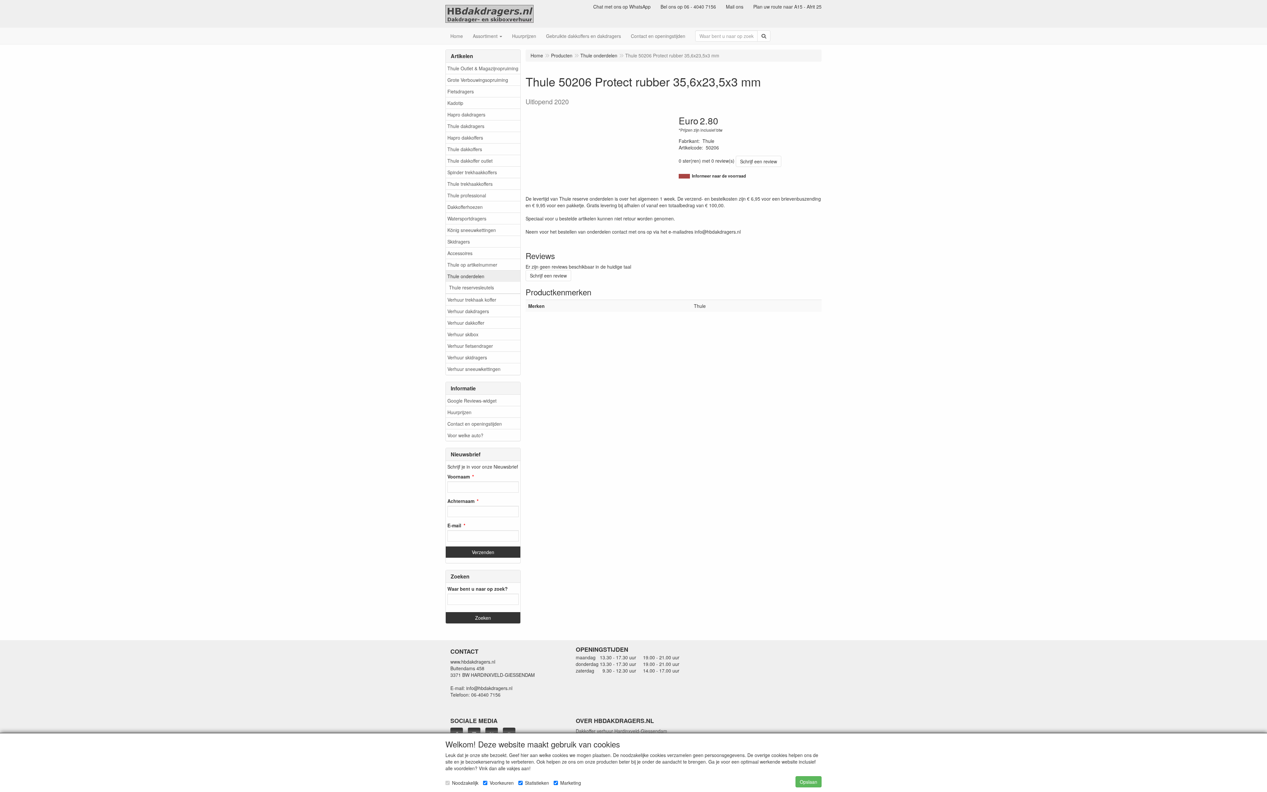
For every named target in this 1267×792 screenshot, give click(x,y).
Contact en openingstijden (474, 423)
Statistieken (537, 782)
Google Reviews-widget (472, 400)
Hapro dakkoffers (465, 137)
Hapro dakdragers (466, 114)
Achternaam (460, 501)
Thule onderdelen (465, 276)
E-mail (454, 525)
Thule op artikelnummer (472, 264)
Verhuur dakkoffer (465, 322)
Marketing (570, 782)
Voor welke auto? (465, 435)
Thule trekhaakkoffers (470, 184)
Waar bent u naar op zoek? (477, 588)
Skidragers (458, 241)
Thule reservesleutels (471, 287)
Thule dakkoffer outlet (470, 160)
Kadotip (455, 103)
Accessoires (459, 253)
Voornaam (458, 476)
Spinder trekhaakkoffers (472, 172)
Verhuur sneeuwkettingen (474, 369)
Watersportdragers (466, 218)
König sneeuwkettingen (471, 230)
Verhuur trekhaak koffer (471, 299)
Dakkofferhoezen (465, 207)
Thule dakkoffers (464, 149)
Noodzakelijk (465, 782)
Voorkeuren (502, 782)
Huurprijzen (459, 412)
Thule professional (466, 195)
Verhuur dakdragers (468, 311)
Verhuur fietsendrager (470, 346)
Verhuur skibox (462, 334)
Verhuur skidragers (467, 357)
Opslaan (808, 781)
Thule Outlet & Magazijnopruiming (482, 68)
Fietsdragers (460, 91)
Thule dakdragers (465, 126)
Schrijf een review (758, 161)
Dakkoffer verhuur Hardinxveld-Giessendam (621, 731)
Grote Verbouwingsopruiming (477, 80)
